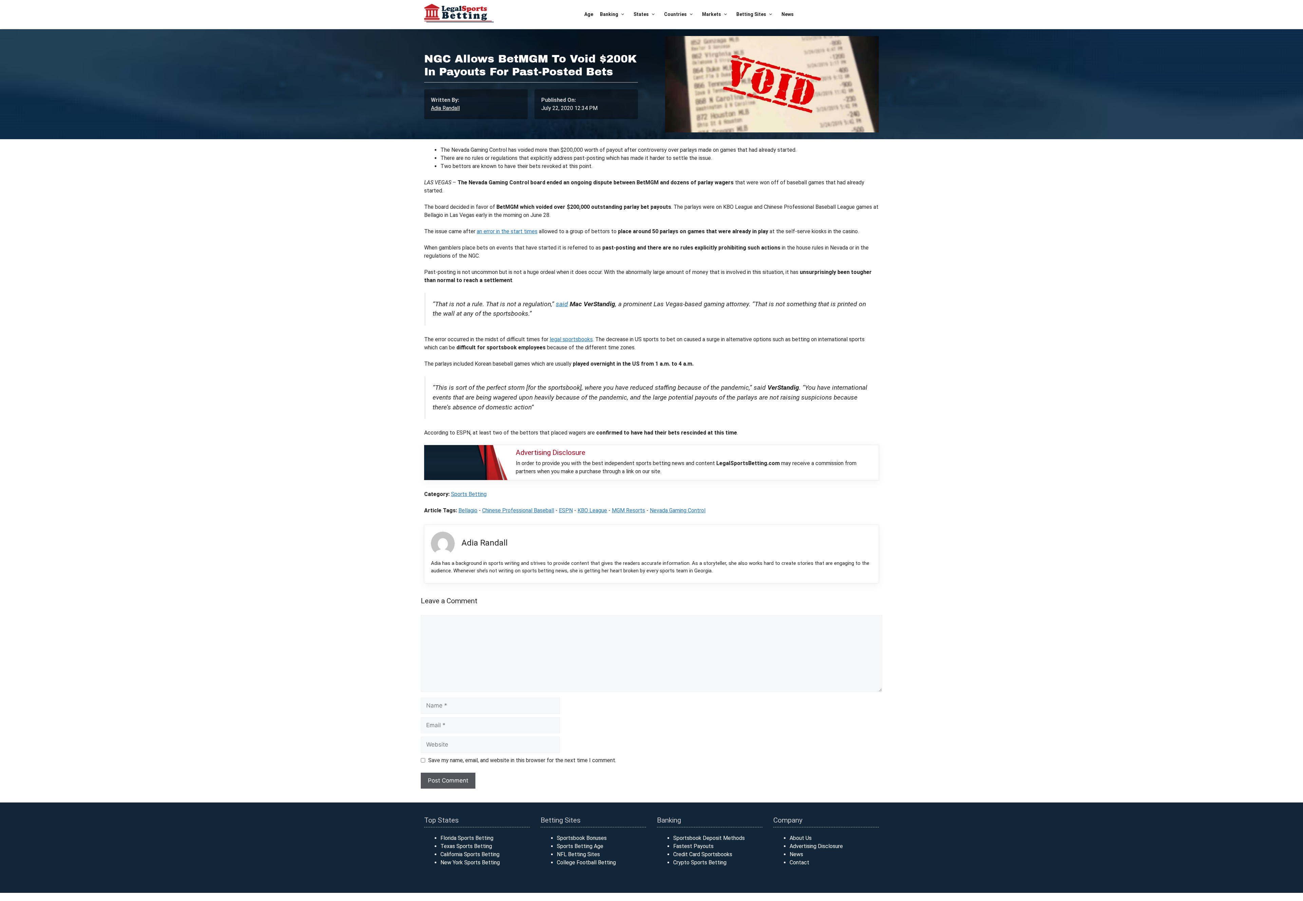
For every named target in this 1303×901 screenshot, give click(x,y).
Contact (799, 862)
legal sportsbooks (571, 339)
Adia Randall (445, 108)
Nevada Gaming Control (677, 510)
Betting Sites (751, 14)
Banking (609, 14)
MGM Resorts (628, 510)
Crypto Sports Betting (699, 862)
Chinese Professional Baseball (518, 510)
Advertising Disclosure (816, 846)
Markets (711, 14)
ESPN (566, 510)
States (641, 14)
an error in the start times (507, 231)
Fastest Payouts (693, 846)
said (562, 304)
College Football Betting (586, 862)
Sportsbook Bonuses (582, 838)
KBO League (592, 510)
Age (588, 14)
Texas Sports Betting (466, 846)
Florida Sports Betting (466, 838)
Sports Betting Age (580, 846)
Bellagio (467, 510)
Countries (675, 14)
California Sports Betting (469, 854)
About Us (801, 838)
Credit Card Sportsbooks (702, 854)
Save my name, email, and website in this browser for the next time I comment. (522, 760)
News (787, 14)
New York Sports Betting (470, 862)
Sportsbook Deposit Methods (709, 838)
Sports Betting (469, 494)
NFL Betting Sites (578, 854)
